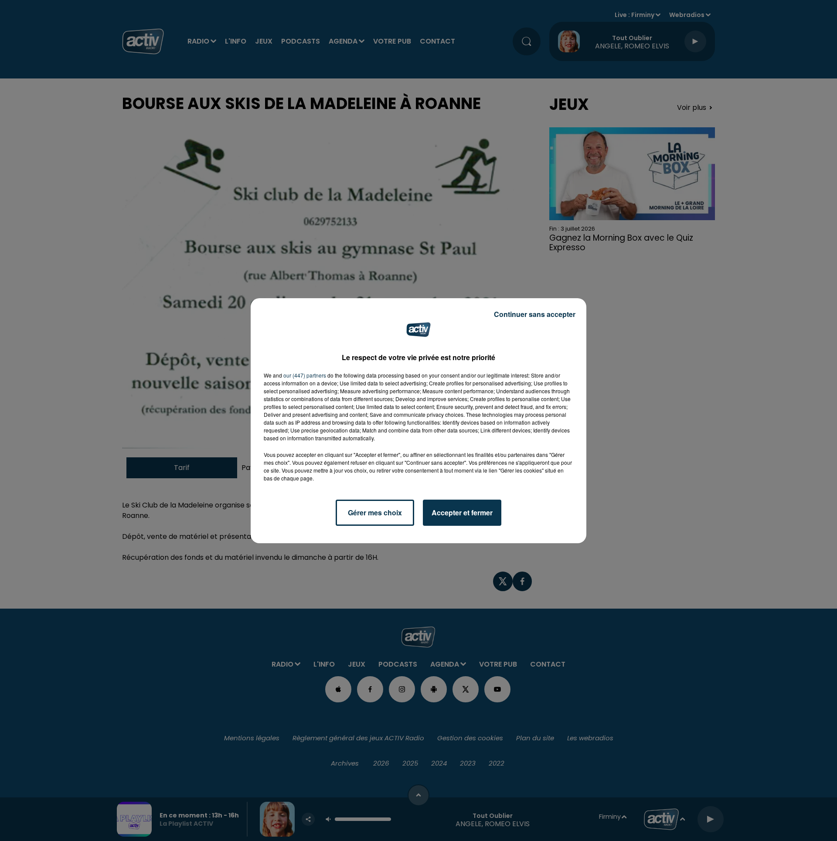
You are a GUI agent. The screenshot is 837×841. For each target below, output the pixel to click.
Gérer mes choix (375, 512)
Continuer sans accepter (534, 314)
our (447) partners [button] (304, 375)
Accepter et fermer (462, 512)
